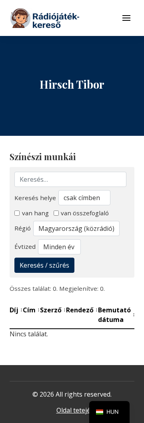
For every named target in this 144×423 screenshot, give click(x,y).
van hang (35, 213)
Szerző (53, 310)
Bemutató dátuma (116, 315)
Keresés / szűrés (44, 265)
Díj (16, 310)
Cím (31, 310)
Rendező (82, 310)
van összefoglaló (85, 213)
